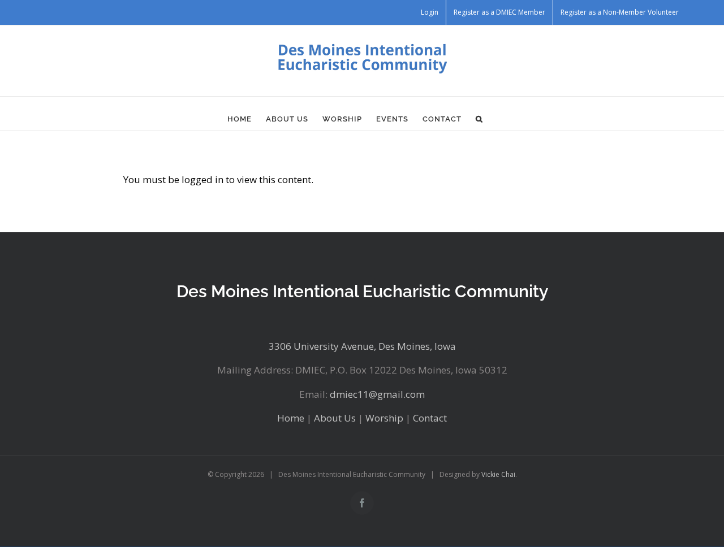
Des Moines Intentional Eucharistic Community (362, 291)
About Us (335, 417)
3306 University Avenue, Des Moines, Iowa (362, 346)
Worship (384, 417)
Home (290, 417)
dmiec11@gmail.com (377, 394)
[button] (479, 119)
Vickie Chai (498, 474)
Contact (430, 417)
